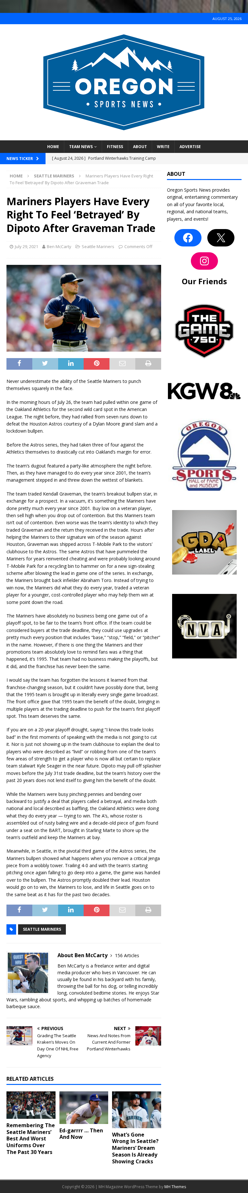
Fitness (115, 146)
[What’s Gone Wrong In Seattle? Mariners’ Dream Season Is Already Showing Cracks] (136, 1109)
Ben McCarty (59, 246)
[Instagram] (204, 261)
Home (53, 146)
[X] (220, 237)
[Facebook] (188, 237)
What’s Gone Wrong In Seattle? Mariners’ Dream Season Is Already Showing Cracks (135, 1148)
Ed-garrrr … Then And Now (81, 1134)
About (140, 146)
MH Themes (175, 1186)
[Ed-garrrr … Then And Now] (83, 1107)
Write (163, 146)
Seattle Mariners (98, 246)
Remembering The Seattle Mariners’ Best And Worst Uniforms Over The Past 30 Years (30, 1139)
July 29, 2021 (26, 246)
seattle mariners (42, 929)
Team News (81, 146)
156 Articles (127, 955)
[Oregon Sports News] (124, 137)
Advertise (190, 146)
